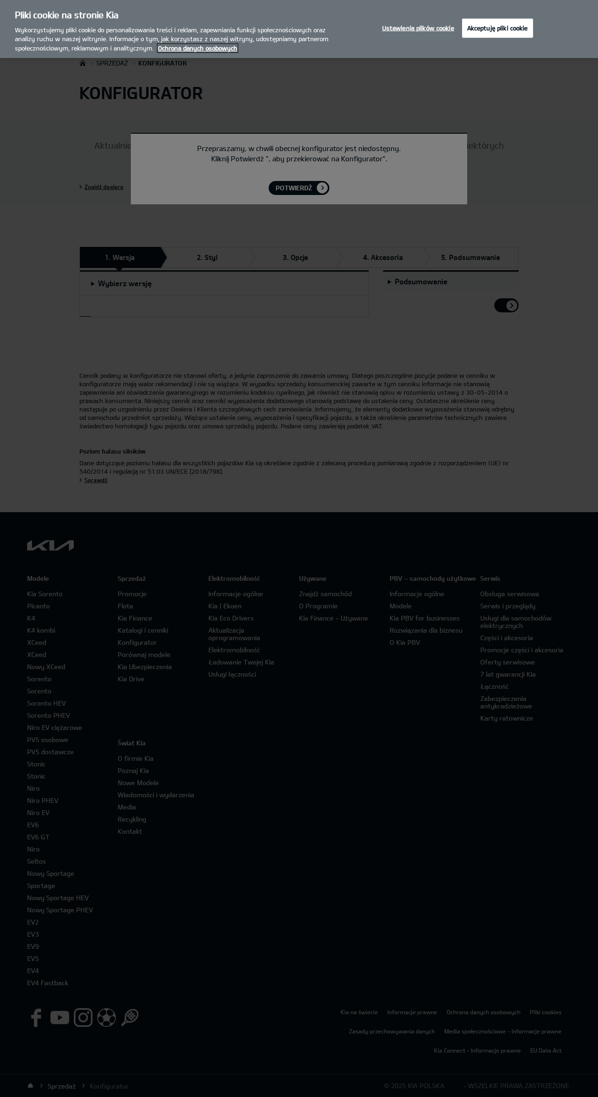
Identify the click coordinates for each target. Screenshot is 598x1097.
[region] (299, 29)
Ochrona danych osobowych (197, 48)
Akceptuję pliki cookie (497, 27)
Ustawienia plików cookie (418, 27)
